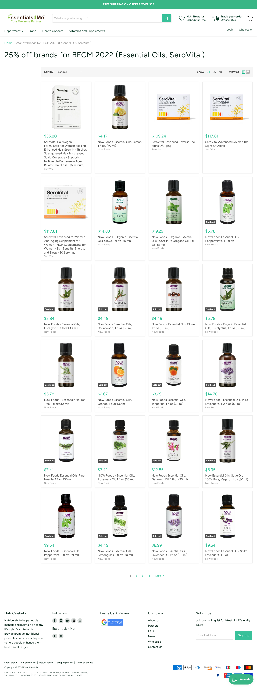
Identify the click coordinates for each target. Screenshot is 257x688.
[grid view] (243, 72)
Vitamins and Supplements (87, 31)
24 (208, 71)
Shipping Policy (65, 662)
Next (158, 575)
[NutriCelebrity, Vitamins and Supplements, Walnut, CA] (151, 667)
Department (12, 31)
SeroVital (49, 169)
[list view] (248, 72)
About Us (154, 620)
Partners (153, 625)
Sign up (243, 635)
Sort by (48, 71)
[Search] (166, 18)
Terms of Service (84, 662)
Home (8, 43)
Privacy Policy (28, 662)
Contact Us (155, 647)
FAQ (151, 631)
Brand (32, 31)
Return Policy (46, 662)
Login (230, 29)
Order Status (10, 662)
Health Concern (52, 31)
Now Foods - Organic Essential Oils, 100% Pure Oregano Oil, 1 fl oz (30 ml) (173, 241)
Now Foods (104, 149)
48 (220, 71)
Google (108, 624)
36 (214, 71)
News (151, 636)
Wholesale (245, 29)
